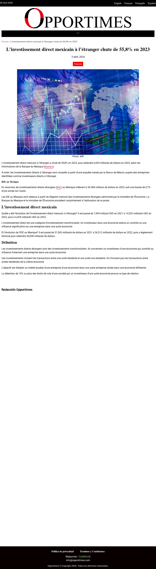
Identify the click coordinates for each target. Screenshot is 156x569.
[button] (78, 32)
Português (140, 3)
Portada (5, 41)
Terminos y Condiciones (92, 551)
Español (152, 3)
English (117, 3)
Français (128, 3)
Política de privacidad (62, 551)
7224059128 (84, 556)
